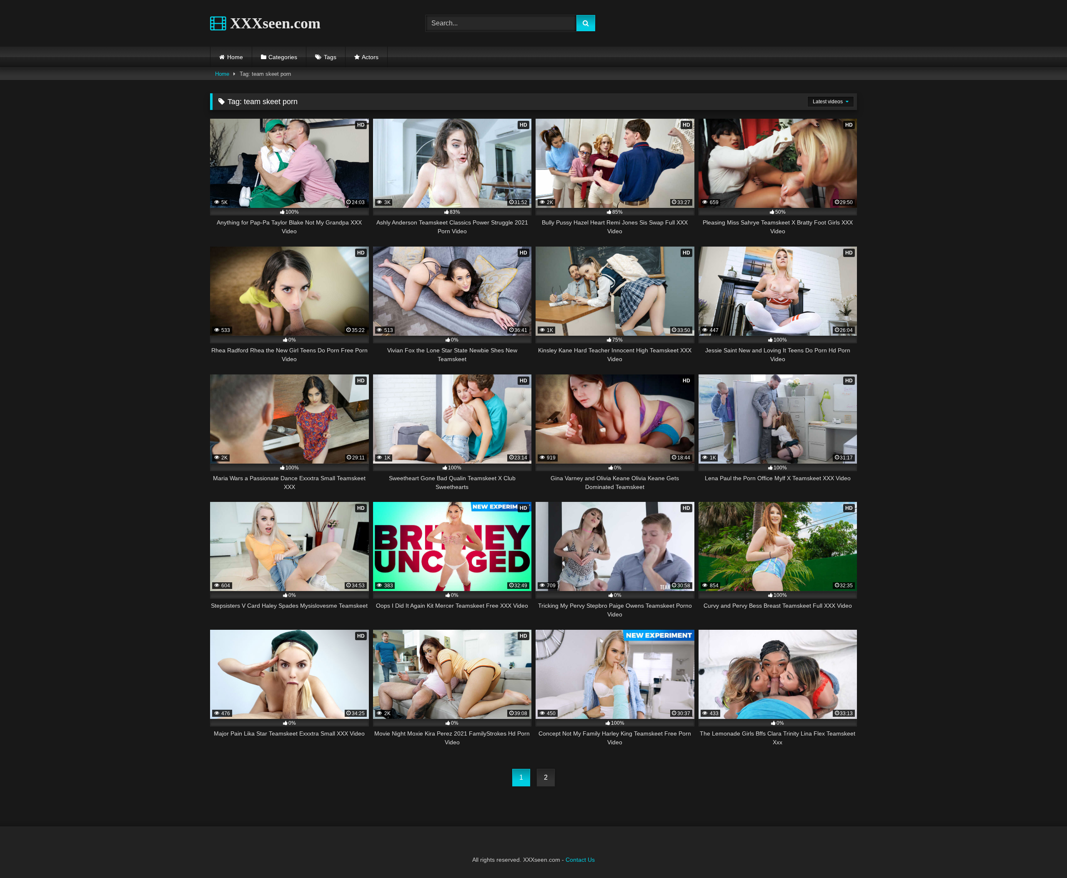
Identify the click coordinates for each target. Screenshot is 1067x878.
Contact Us (580, 859)
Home (235, 57)
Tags (330, 57)
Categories (282, 57)
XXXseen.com (273, 23)
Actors (370, 57)
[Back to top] (1041, 853)
